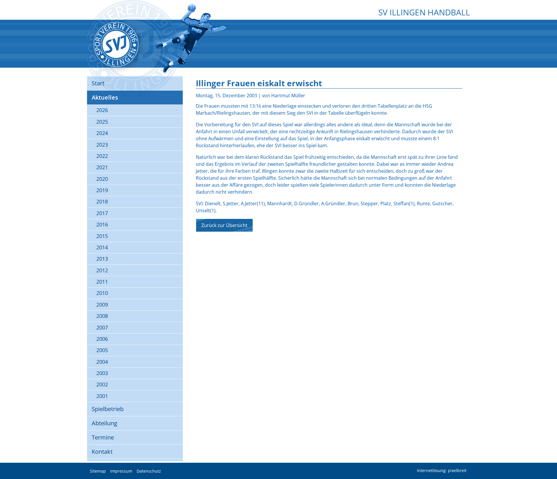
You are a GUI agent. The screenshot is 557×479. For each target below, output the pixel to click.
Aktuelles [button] (105, 97)
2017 (102, 213)
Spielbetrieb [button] (108, 409)
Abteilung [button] (104, 423)
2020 (102, 178)
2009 (102, 304)
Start (98, 83)
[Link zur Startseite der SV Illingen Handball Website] (116, 44)
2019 (102, 190)
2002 (102, 384)
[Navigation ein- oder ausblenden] (278, 25)
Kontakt (102, 451)
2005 (102, 350)
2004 (102, 361)
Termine (103, 437)
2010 (102, 292)
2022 (102, 155)
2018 (102, 201)
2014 (102, 247)
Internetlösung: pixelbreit (441, 471)
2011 (102, 281)
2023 (102, 144)
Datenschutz (149, 471)
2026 (102, 110)
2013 (102, 258)
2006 (102, 338)
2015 (102, 236)
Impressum (121, 471)
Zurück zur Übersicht (224, 225)
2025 (102, 121)
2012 (102, 270)
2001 (102, 395)
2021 (102, 167)
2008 (102, 315)
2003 (102, 373)
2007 (102, 327)
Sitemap (98, 471)
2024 (102, 132)
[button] (548, 460)
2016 (102, 224)
